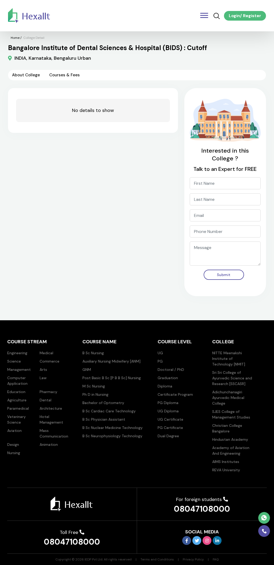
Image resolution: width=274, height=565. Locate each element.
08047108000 (202, 509)
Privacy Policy (193, 559)
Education (16, 391)
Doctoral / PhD (171, 369)
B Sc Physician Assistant (103, 419)
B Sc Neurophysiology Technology (112, 436)
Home (15, 38)
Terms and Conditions (157, 559)
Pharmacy (48, 391)
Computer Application (17, 380)
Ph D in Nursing (95, 394)
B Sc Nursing (93, 353)
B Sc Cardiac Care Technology (109, 411)
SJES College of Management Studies (231, 414)
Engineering (17, 353)
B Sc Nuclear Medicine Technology (112, 427)
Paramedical (18, 408)
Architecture (51, 408)
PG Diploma (168, 402)
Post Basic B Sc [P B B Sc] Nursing (111, 377)
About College (26, 75)
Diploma (165, 386)
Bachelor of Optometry (103, 402)
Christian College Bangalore (227, 428)
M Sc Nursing (93, 386)
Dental (45, 400)
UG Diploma (168, 411)
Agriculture (16, 400)
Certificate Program (175, 394)
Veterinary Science (16, 419)
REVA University (226, 470)
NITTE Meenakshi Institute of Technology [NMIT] (228, 359)
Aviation (14, 430)
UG (160, 353)
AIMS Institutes (225, 461)
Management (19, 369)
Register (251, 15)
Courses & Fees (64, 75)
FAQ (216, 559)
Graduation (168, 377)
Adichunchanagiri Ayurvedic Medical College (228, 398)
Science (14, 361)
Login (234, 15)
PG (160, 361)
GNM (86, 369)
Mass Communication (54, 433)
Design (13, 444)
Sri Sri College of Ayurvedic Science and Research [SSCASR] (232, 378)
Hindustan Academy (230, 439)
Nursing (13, 452)
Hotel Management (51, 419)
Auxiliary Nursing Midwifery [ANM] (111, 361)
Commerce (49, 361)
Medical (46, 353)
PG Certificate (170, 427)
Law (43, 377)
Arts (43, 369)
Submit (224, 274)
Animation (49, 444)
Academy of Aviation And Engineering (230, 450)
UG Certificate (170, 419)
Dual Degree (168, 436)
